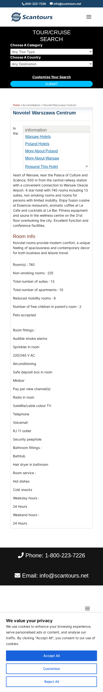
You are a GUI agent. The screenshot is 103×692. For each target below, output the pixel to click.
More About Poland (41, 151)
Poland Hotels (37, 144)
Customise (51, 669)
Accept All (51, 656)
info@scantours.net (64, 575)
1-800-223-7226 (65, 555)
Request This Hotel (41, 167)
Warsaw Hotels (38, 137)
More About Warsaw (42, 158)
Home (16, 105)
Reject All (51, 682)
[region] (51, 652)
